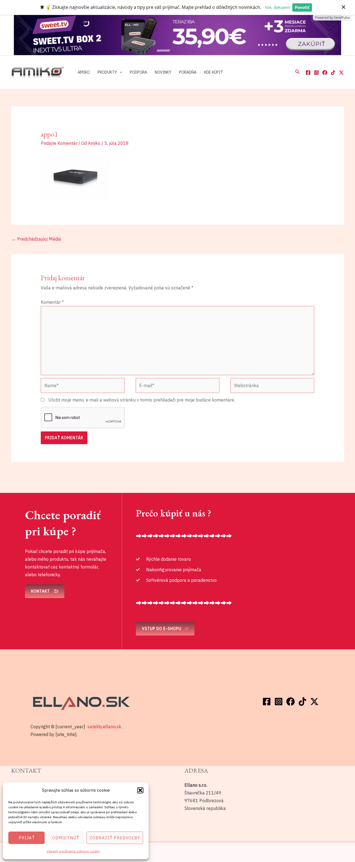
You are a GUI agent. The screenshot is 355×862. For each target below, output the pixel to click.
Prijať (27, 837)
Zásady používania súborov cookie (73, 851)
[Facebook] (308, 72)
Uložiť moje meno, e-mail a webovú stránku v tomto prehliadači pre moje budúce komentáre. (141, 400)
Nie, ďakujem (277, 7)
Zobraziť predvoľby (115, 837)
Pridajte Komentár (59, 143)
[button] (140, 790)
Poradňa (187, 72)
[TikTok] (333, 72)
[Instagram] (316, 72)
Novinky (163, 72)
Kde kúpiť (213, 72)
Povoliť (302, 7)
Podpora (138, 72)
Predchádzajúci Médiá (36, 239)
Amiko (84, 72)
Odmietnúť (65, 837)
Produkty (107, 72)
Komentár (52, 302)
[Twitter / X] (341, 72)
